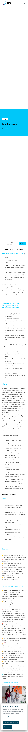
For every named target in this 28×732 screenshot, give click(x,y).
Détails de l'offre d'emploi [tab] (9, 244)
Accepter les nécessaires (11, 723)
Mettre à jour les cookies (14, 731)
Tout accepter (7, 727)
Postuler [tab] (22, 244)
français (5, 119)
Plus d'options (7, 717)
